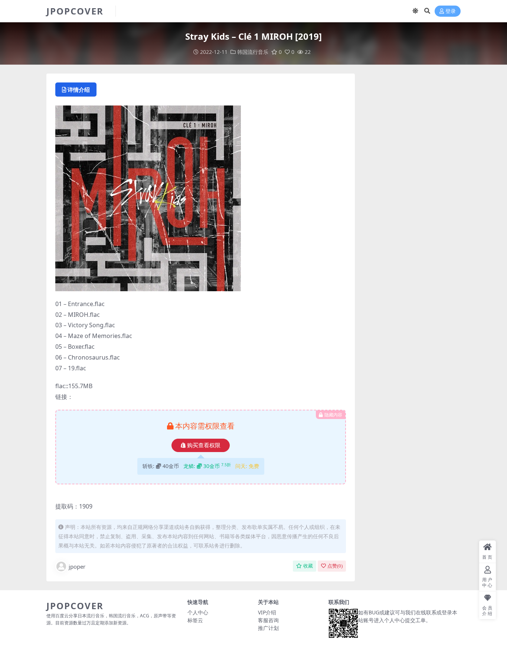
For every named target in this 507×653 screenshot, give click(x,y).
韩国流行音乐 (252, 51)
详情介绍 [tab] (79, 89)
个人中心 (197, 612)
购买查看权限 (203, 445)
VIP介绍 (267, 612)
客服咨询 (268, 620)
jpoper (77, 566)
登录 (450, 11)
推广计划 (268, 627)
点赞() (335, 566)
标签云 (195, 620)
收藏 (308, 566)
